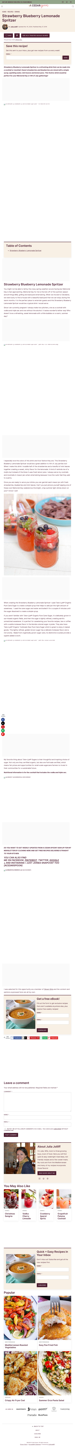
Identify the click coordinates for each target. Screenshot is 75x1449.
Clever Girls (48, 989)
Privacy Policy (24, 1444)
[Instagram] (63, 2)
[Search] (73, 6)
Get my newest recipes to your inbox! (17, 2)
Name (39, 1012)
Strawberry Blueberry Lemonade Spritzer (25, 250)
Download (42, 1030)
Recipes (10, 11)
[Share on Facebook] (3, 719)
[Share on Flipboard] (3, 734)
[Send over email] (3, 730)
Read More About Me (47, 1173)
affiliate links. (18, 39)
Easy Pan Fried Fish (48, 1345)
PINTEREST (31, 860)
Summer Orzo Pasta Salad (51, 1400)
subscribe (57, 1129)
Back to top (39, 1426)
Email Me (37, 1437)
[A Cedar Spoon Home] (39, 6)
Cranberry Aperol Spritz (45, 1216)
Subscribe (42, 1285)
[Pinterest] (71, 2)
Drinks (17, 11)
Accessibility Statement (35, 1444)
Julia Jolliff (14, 26)
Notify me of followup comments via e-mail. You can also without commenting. (36, 1129)
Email (8, 54)
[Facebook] (67, 2)
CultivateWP (51, 1444)
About (37, 1430)
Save (66, 57)
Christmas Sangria (10, 1214)
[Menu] (2, 6)
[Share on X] (3, 723)
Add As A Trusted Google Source (35, 35)
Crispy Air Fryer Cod (15, 1400)
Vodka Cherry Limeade (26, 1216)
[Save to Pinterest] (17, 35)
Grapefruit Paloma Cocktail (63, 1216)
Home (4, 11)
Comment (8, 1091)
